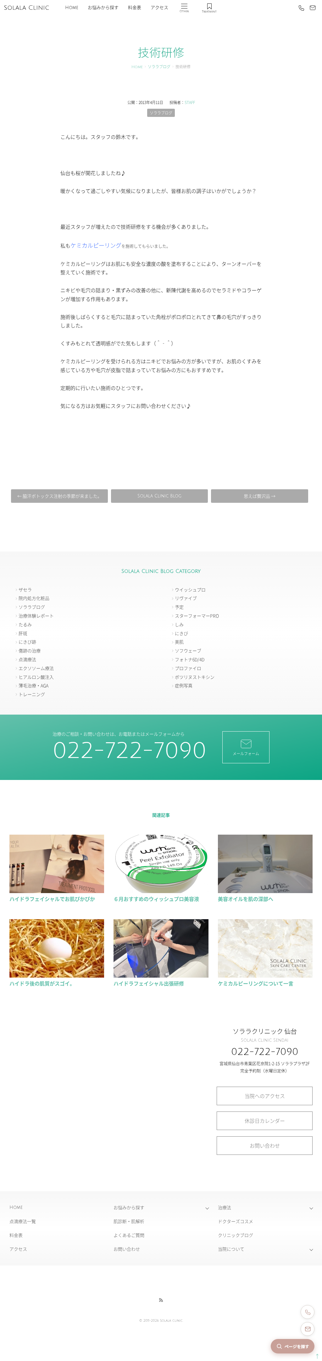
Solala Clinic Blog (159, 496)
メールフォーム (246, 753)
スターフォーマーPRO (197, 615)
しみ (179, 624)
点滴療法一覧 (22, 1221)
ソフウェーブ (188, 650)
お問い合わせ (265, 1145)
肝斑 (23, 633)
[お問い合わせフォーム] (307, 1329)
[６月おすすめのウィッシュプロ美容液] (161, 890)
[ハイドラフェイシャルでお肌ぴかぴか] (56, 890)
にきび (181, 633)
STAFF (190, 102)
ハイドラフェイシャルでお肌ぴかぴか (52, 899)
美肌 (179, 642)
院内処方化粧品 (34, 598)
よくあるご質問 (129, 1235)
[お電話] (301, 8)
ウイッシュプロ (190, 589)
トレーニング (32, 694)
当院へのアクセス (265, 1096)
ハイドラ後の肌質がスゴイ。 (42, 983)
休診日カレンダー (265, 1120)
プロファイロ (188, 668)
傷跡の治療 (30, 650)
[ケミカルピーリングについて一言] (265, 975)
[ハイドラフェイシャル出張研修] (161, 975)
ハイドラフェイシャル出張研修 (149, 983)
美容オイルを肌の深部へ (245, 899)
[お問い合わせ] (312, 8)
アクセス (159, 7)
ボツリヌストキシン (194, 677)
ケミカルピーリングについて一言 (255, 983)
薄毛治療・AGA (33, 685)
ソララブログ (159, 67)
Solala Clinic (26, 7)
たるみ (25, 624)
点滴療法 (27, 659)
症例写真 (183, 685)
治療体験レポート (36, 615)
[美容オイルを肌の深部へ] (265, 890)
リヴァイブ (186, 598)
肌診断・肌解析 (129, 1221)
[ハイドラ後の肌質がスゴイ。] (56, 975)
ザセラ (25, 589)
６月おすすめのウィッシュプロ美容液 (156, 899)
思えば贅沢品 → (259, 496)
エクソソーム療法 (36, 668)
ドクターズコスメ (235, 1221)
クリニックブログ (235, 1235)
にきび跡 (27, 642)
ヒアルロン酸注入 (36, 677)
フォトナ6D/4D (189, 659)
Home (71, 7)
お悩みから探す (103, 7)
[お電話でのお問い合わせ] (307, 1312)
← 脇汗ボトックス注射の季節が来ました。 (59, 496)
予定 (179, 607)
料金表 (134, 7)
